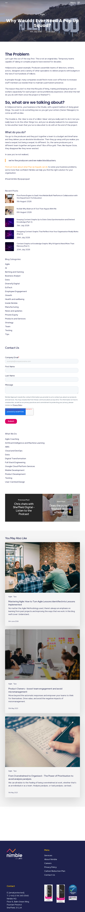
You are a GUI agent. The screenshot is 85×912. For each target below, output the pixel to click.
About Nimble (50, 859)
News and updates (13, 311)
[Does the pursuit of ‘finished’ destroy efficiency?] (61, 508)
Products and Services (15, 318)
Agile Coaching (12, 439)
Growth (8, 295)
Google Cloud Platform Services (20, 466)
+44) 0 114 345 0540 (19, 895)
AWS (7, 446)
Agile (42, 14)
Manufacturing (12, 307)
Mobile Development (14, 470)
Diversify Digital (12, 283)
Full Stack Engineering (15, 462)
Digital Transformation (15, 458)
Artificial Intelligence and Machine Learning (24, 443)
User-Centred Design (15, 482)
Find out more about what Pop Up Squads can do (26, 167)
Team (7, 326)
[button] (75, 2)
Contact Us (49, 875)
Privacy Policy (50, 867)
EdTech (8, 287)
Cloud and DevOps (13, 450)
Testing (8, 330)
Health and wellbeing (14, 299)
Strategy (9, 322)
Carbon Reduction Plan (54, 871)
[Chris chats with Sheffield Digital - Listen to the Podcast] (23, 508)
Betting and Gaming (14, 272)
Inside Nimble (11, 303)
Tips (7, 334)
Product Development (15, 474)
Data (7, 279)
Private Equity (11, 314)
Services (48, 855)
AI (6, 268)
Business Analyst (12, 275)
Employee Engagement (16, 291)
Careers (47, 863)
